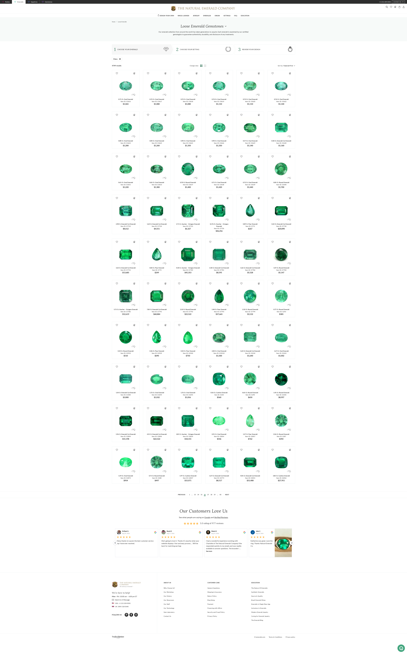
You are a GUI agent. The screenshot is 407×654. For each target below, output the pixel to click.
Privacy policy (290, 637)
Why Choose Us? (169, 588)
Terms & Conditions (275, 637)
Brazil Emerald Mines (258, 600)
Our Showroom (169, 600)
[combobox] (289, 66)
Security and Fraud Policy (216, 612)
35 (201, 494)
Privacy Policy (212, 616)
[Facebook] (131, 615)
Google (207, 517)
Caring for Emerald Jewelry (260, 616)
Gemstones (48, 2)
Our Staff (167, 604)
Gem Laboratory (169, 612)
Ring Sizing (211, 600)
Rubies (7, 2)
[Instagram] (136, 615)
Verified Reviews (221, 517)
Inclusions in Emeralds (258, 608)
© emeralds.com (259, 637)
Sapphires (34, 2)
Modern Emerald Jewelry (259, 612)
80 (220, 494)
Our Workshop (169, 592)
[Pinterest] (126, 615)
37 (208, 494)
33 (195, 494)
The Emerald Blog (257, 620)
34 (198, 494)
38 (211, 494)
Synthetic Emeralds (257, 592)
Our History (168, 596)
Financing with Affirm (214, 608)
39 (214, 494)
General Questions (213, 588)
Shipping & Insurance (214, 592)
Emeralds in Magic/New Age (260, 604)
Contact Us (167, 616)
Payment (210, 604)
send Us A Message (122, 600)
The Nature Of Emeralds (259, 588)
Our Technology (169, 608)
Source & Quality (257, 596)
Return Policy (212, 596)
